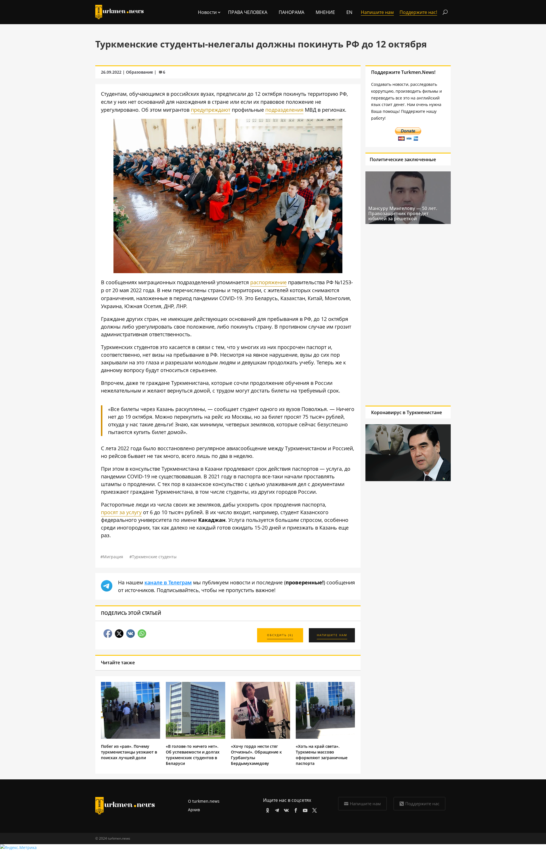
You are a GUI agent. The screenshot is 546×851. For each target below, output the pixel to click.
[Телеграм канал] (276, 809)
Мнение (325, 12)
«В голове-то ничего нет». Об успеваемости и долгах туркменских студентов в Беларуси (193, 755)
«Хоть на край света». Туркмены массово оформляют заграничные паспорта (322, 755)
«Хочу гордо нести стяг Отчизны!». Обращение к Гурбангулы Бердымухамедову (256, 755)
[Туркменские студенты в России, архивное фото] (227, 271)
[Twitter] (313, 809)
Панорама (291, 12)
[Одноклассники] (266, 809)
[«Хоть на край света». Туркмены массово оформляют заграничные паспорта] (325, 737)
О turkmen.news (204, 801)
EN (349, 12)
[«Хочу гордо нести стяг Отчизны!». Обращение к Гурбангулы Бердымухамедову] (260, 737)
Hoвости (207, 12)
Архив (194, 809)
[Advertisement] (408, 314)
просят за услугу (121, 512)
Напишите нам (365, 803)
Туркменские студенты (154, 556)
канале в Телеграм (168, 582)
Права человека (247, 12)
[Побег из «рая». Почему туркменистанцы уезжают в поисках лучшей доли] (130, 737)
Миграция (113, 556)
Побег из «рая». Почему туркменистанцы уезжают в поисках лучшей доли (129, 752)
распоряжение (268, 282)
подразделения (284, 109)
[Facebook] (294, 809)
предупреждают (210, 109)
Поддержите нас (422, 803)
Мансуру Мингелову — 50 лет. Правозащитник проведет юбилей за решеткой (402, 213)
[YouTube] (304, 809)
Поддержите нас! (418, 12)
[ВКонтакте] (285, 809)
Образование (139, 72)
